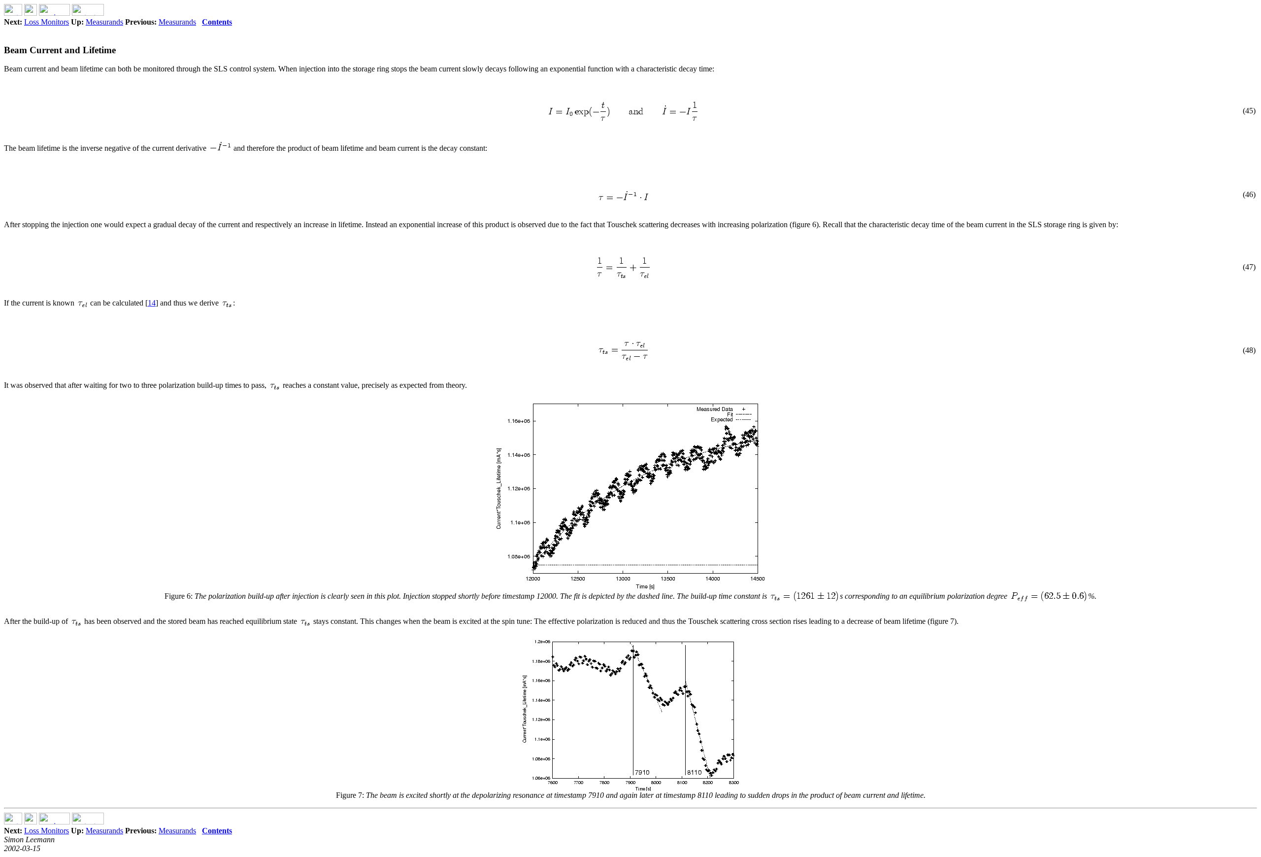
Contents (217, 22)
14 (152, 303)
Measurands (104, 22)
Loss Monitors (46, 22)
